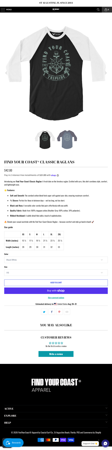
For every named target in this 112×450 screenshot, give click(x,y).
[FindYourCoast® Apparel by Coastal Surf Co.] (56, 10)
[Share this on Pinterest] (59, 312)
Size (5, 266)
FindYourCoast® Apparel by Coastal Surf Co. (35, 432)
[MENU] (1, 10)
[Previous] (6, 73)
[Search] (98, 10)
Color (6, 254)
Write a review (56, 354)
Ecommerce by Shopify (92, 432)
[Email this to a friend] (67, 312)
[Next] (105, 73)
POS (78, 432)
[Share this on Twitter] (44, 312)
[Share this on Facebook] (52, 312)
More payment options (56, 297)
